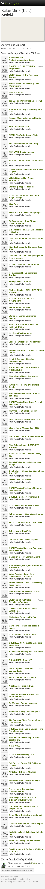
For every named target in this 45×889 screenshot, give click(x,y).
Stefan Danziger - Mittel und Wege (24, 780)
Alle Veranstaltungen (9, 877)
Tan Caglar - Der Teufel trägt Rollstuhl (26, 101)
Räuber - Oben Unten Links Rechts (25, 118)
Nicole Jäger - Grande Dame (21, 686)
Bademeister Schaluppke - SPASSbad (26, 652)
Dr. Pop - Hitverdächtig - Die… (22, 755)
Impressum (33, 882)
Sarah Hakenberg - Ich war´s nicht (24, 841)
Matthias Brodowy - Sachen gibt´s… (25, 712)
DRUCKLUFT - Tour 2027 (20, 660)
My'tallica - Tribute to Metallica (22, 772)
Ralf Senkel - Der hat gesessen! (23, 703)
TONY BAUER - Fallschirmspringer (25, 213)
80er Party (13, 204)
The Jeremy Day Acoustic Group (24, 144)
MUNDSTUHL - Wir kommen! (22, 152)
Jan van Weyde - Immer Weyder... (24, 540)
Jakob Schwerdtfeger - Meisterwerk (25, 342)
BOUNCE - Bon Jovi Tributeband (24, 497)
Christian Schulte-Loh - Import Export (26, 824)
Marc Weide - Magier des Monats (23, 376)
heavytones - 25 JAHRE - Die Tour (24, 419)
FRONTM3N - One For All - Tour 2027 (25, 523)
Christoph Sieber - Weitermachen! (24, 557)
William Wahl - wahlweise (20, 480)
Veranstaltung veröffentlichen (13, 882)
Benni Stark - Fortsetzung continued (25, 815)
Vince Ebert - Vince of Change (22, 677)
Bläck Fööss (14, 746)
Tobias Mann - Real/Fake (20, 531)
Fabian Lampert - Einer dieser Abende (26, 514)
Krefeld (34, 863)
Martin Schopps (16, 92)
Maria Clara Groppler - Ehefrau (22, 617)
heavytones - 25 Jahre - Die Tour (23, 411)
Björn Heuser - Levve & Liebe (22, 634)
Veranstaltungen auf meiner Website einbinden (17, 870)
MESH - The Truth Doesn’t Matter (24, 135)
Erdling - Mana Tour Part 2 (21, 282)
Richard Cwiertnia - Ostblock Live (24, 264)
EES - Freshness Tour (19, 127)
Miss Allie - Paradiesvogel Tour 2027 (25, 591)
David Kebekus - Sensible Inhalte (24, 505)
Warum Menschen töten (19, 307)
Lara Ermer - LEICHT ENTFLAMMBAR (26, 437)
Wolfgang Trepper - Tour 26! (21, 187)
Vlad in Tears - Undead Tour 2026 (24, 428)
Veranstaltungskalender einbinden (15, 879)
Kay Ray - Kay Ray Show (20, 333)
